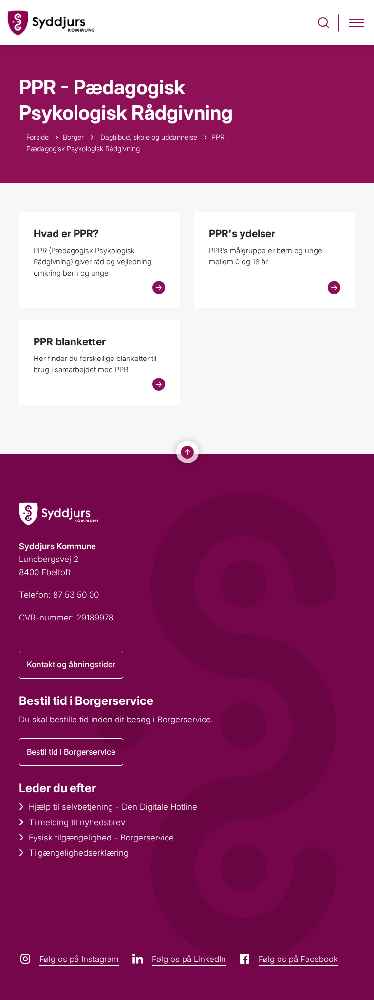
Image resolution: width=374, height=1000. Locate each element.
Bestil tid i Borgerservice (71, 752)
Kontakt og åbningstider (71, 664)
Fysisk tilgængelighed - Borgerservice (101, 837)
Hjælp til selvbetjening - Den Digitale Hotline (113, 807)
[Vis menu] (356, 23)
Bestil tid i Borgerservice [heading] (86, 701)
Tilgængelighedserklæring (79, 853)
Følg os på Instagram (79, 959)
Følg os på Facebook (298, 959)
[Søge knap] (324, 23)
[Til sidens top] (187, 452)
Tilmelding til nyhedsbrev (77, 822)
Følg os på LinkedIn (189, 959)
